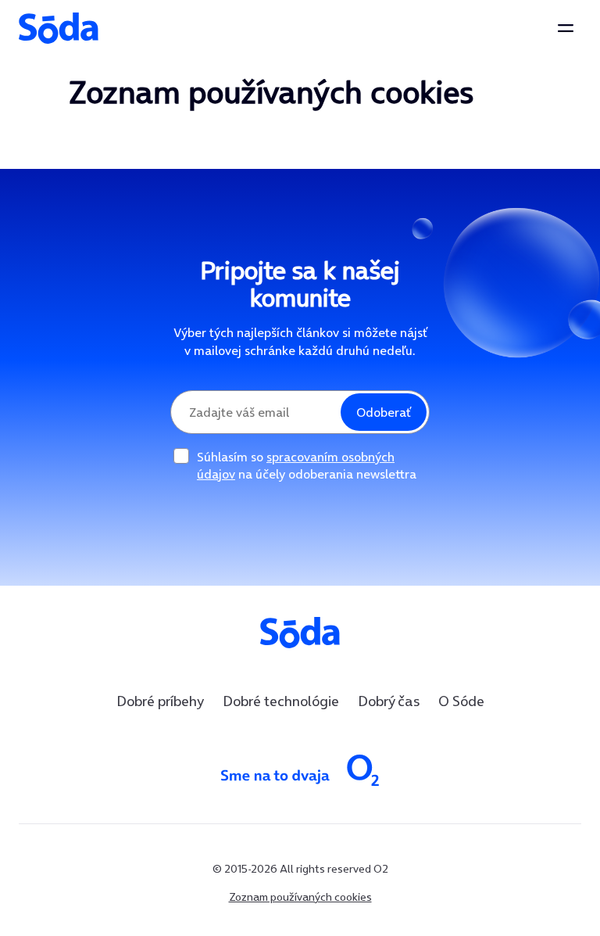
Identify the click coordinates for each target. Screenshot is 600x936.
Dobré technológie (281, 701)
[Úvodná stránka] (58, 28)
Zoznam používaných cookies (300, 897)
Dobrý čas (389, 701)
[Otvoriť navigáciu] (565, 28)
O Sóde (461, 701)
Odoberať (383, 412)
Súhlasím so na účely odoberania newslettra (306, 465)
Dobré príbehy (160, 701)
